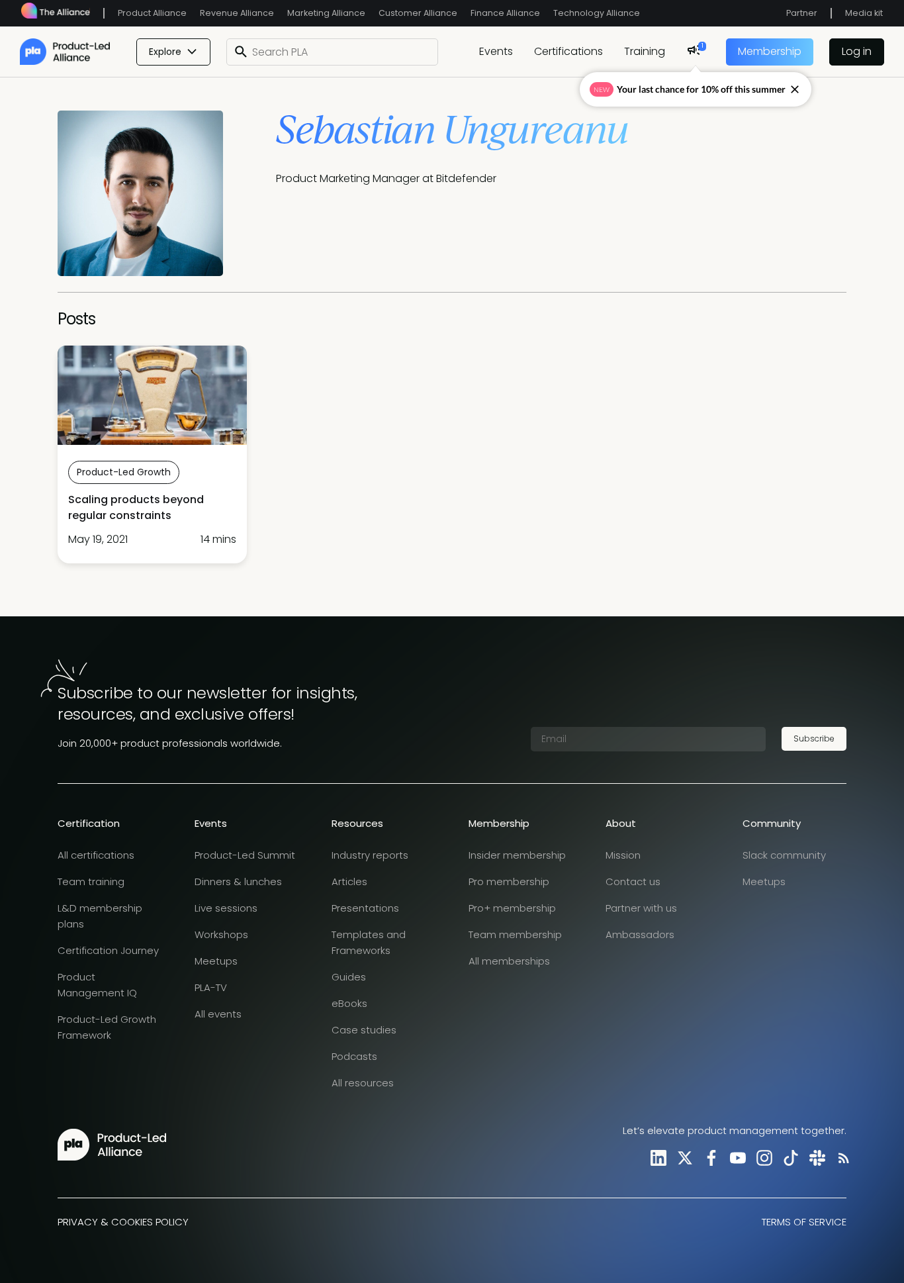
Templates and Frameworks (369, 942)
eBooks (349, 1003)
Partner (801, 13)
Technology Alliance (596, 13)
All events (218, 1014)
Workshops (221, 934)
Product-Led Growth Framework (107, 1027)
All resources (363, 1083)
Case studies (364, 1030)
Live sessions (226, 908)
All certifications (96, 855)
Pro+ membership (512, 908)
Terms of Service (804, 1222)
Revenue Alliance (237, 13)
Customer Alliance (418, 13)
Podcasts (354, 1056)
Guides (349, 977)
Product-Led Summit (245, 855)
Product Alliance (152, 13)
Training (644, 51)
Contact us (633, 881)
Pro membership (509, 881)
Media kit (864, 13)
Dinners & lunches (238, 881)
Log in (857, 51)
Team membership (515, 934)
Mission (623, 855)
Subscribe (814, 738)
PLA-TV (211, 987)
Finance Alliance (505, 13)
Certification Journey (108, 950)
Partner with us (641, 908)
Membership (769, 51)
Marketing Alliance (326, 13)
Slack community (784, 855)
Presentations (365, 908)
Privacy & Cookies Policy (123, 1222)
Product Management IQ (97, 985)
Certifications (568, 51)
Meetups (216, 961)
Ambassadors (640, 934)
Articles (349, 881)
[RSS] (841, 1157)
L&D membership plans (100, 916)
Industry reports (370, 855)
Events (496, 51)
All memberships (509, 961)
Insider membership (517, 855)
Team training (91, 881)
